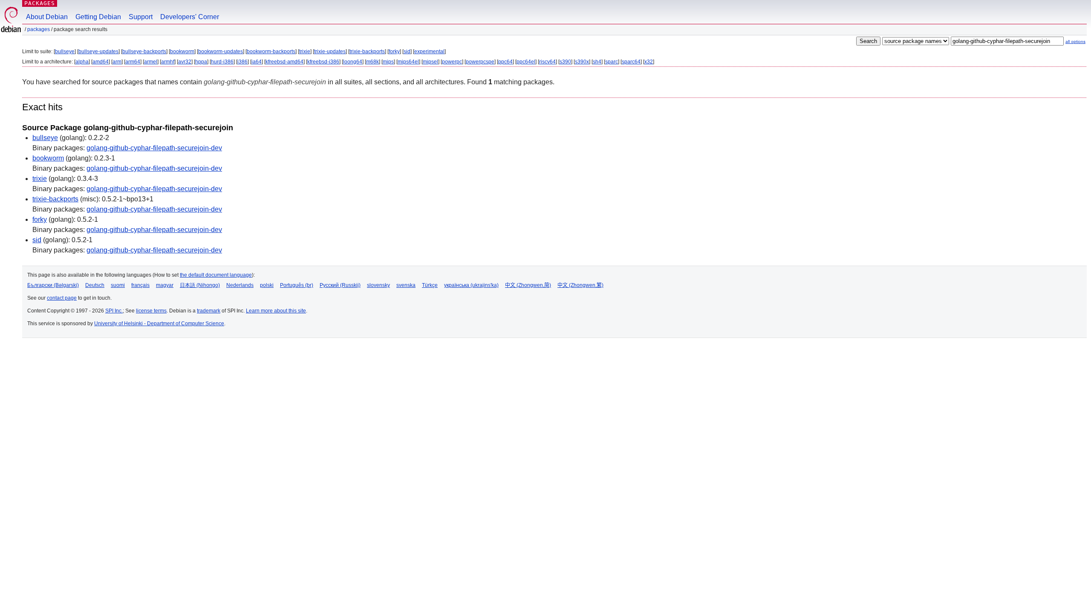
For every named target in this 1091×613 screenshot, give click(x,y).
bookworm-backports (271, 51)
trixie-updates (330, 51)
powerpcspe (480, 62)
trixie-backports (367, 51)
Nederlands (240, 285)
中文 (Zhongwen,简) (528, 285)
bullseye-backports (144, 51)
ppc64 (505, 62)
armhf (167, 62)
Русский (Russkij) (340, 285)
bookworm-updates (220, 51)
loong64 (352, 62)
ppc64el (526, 62)
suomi (118, 285)
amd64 (100, 62)
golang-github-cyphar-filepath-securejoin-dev (154, 148)
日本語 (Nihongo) (200, 285)
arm (117, 62)
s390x (582, 62)
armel (150, 62)
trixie (304, 51)
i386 (242, 62)
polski (267, 285)
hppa (201, 62)
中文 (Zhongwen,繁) (580, 285)
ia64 (256, 62)
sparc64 (631, 62)
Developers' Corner (189, 16)
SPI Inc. (114, 311)
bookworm (182, 51)
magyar (164, 285)
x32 (648, 62)
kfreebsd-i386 (323, 62)
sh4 (597, 62)
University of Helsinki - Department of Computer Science (159, 324)
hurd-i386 (222, 62)
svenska (406, 285)
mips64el (408, 62)
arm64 (132, 62)
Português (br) (296, 285)
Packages (39, 3)
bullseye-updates (98, 51)
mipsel (430, 62)
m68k (372, 62)
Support (141, 16)
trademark (208, 311)
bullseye (65, 51)
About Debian (47, 16)
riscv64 (547, 62)
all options (1075, 41)
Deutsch (94, 285)
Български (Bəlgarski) (53, 285)
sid (407, 51)
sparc (611, 62)
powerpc (452, 62)
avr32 (184, 62)
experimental (429, 51)
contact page (62, 298)
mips (388, 62)
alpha (82, 62)
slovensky (378, 285)
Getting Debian (98, 16)
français (140, 285)
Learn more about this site (276, 311)
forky (394, 51)
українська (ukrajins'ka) (471, 285)
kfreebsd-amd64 (284, 62)
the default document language (216, 275)
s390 (565, 62)
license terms (151, 311)
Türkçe (430, 285)
